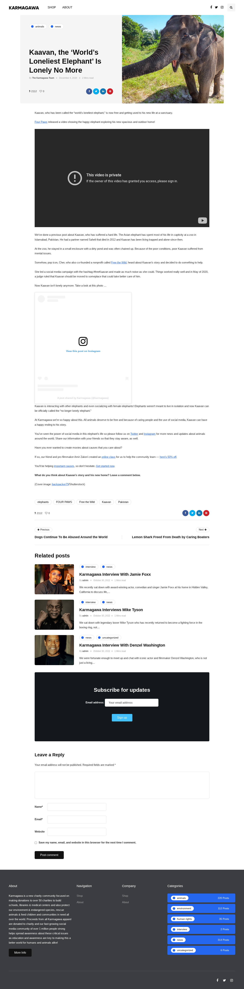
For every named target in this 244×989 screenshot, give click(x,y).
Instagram (150, 433)
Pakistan (123, 501)
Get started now (105, 465)
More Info (20, 952)
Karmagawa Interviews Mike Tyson (111, 610)
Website (40, 831)
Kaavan (106, 501)
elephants (43, 501)
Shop (52, 7)
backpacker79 (60, 484)
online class (108, 456)
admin (85, 580)
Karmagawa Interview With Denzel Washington (122, 645)
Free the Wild (118, 262)
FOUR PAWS (64, 501)
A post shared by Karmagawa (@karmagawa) (83, 397)
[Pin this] (110, 91)
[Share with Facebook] (89, 91)
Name (39, 806)
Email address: (95, 702)
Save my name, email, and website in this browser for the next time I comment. (87, 842)
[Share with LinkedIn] (103, 91)
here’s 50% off (168, 456)
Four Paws (41, 121)
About (67, 7)
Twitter (134, 433)
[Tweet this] (96, 91)
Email (39, 819)
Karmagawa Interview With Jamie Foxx (115, 574)
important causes (64, 465)
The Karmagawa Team (43, 78)
